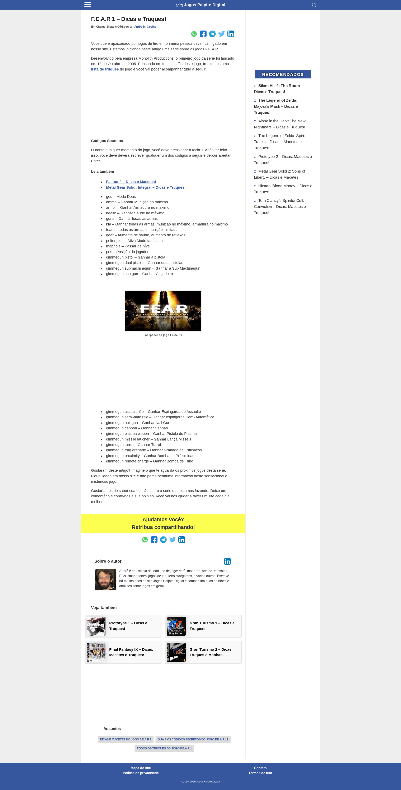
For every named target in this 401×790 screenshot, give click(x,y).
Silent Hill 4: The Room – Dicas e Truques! (278, 88)
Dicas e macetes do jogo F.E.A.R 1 (125, 739)
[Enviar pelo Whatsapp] (194, 34)
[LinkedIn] (227, 561)
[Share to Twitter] (221, 34)
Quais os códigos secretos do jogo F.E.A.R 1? (193, 739)
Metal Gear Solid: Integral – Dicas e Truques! (146, 187)
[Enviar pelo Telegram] (212, 34)
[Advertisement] (163, 105)
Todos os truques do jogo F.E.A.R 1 (164, 748)
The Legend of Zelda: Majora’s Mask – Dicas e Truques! (276, 106)
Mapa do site (141, 768)
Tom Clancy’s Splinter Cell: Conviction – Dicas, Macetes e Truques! (280, 206)
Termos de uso (260, 773)
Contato (260, 768)
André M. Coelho (145, 26)
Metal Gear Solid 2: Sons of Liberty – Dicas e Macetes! (279, 174)
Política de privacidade (141, 773)
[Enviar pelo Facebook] (203, 34)
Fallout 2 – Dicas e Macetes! (131, 182)
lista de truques (105, 69)
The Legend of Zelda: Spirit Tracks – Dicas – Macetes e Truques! (279, 141)
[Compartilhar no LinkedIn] (230, 34)
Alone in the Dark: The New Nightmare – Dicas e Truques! (280, 124)
